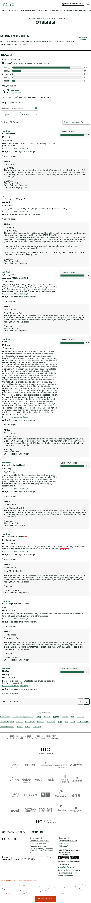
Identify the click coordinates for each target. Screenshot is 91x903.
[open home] (3, 737)
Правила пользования (38, 846)
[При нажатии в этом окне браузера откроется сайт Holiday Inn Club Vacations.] (60, 809)
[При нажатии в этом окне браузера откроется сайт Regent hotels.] (30, 765)
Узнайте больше (66, 867)
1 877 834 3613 (28, 859)
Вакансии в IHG (65, 838)
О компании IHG (36, 838)
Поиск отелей (64, 843)
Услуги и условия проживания (22, 10)
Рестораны (42, 10)
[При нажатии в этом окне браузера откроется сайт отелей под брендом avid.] (15, 809)
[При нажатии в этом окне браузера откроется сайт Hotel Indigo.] (14, 779)
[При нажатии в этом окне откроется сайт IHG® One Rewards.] (45, 822)
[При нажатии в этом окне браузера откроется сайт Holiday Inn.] (60, 794)
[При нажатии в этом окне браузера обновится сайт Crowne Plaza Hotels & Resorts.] (15, 794)
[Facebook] (4, 839)
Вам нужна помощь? (38, 843)
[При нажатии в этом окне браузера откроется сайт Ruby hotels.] (52, 779)
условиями (73, 889)
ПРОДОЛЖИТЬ (45, 899)
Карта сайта (35, 853)
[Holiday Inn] (8, 4)
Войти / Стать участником (74, 3)
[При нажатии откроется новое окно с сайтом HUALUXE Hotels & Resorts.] (64, 779)
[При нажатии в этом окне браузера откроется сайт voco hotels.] (39, 779)
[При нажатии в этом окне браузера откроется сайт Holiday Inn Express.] (45, 794)
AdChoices (63, 846)
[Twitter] (9, 839)
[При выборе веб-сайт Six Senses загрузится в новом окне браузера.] (15, 765)
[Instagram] (14, 839)
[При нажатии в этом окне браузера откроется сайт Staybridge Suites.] (45, 809)
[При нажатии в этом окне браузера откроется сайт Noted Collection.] (26, 779)
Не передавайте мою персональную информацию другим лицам (70, 850)
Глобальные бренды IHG (39, 841)
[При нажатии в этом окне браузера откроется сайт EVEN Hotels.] (30, 794)
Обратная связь (65, 855)
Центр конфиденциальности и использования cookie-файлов (41, 849)
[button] (88, 4)
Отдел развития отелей (68, 841)
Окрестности (55, 10)
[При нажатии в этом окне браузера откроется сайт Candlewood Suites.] (76, 809)
